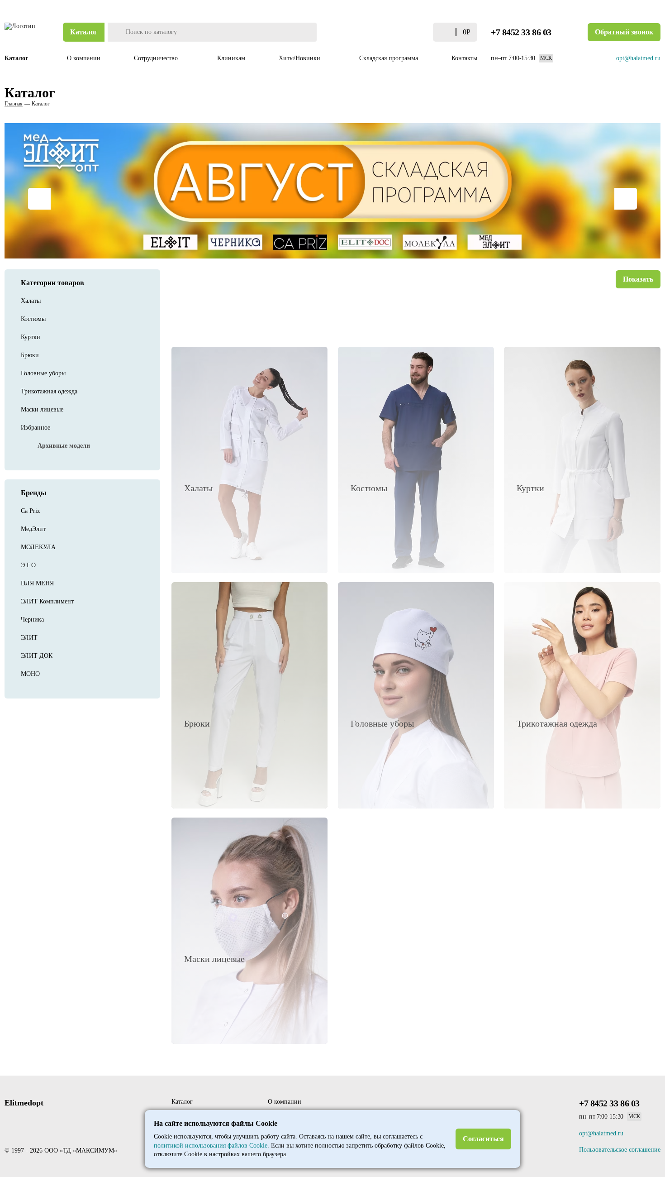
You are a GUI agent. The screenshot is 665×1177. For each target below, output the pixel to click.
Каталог (83, 32)
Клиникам (231, 58)
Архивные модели (64, 445)
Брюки (30, 355)
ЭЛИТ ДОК (36, 655)
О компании (83, 58)
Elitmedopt (24, 1102)
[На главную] (21, 32)
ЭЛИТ (29, 637)
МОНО (30, 673)
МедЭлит (33, 529)
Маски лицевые (42, 409)
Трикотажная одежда (49, 391)
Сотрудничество (157, 58)
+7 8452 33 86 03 (521, 32)
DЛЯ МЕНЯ (37, 583)
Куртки (30, 337)
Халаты (31, 300)
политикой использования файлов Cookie (210, 1145)
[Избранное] (423, 32)
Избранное (35, 427)
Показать (638, 279)
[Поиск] (116, 32)
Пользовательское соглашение (619, 1149)
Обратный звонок (624, 32)
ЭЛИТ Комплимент (47, 601)
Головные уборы (43, 373)
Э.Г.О (28, 565)
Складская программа (388, 58)
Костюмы (33, 319)
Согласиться (483, 1139)
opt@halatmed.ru (638, 58)
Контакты (464, 58)
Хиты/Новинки (300, 58)
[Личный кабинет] (408, 32)
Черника (32, 619)
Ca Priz (30, 510)
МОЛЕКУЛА (38, 547)
